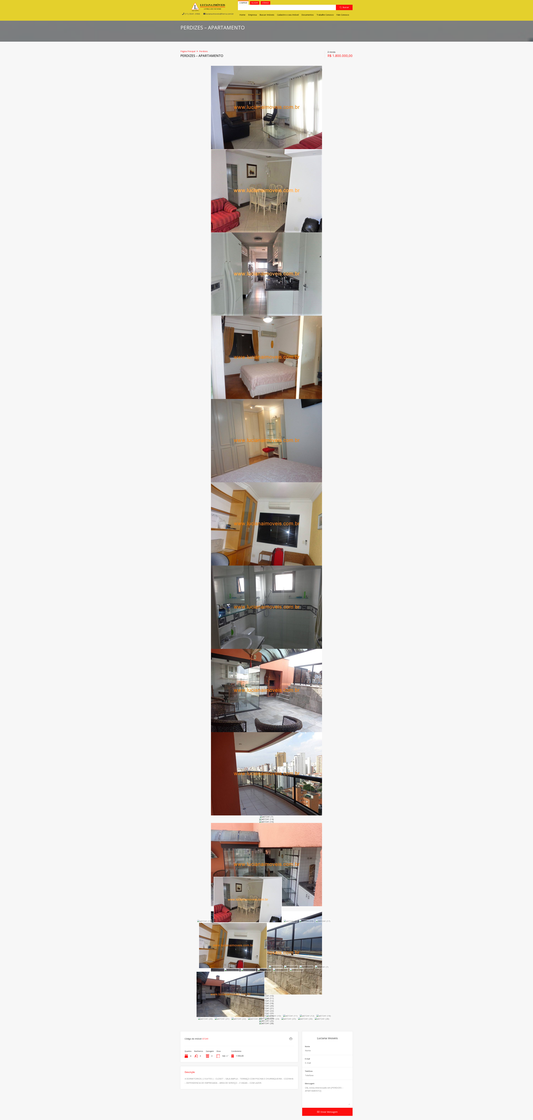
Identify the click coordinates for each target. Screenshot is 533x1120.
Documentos (307, 14)
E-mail (307, 1059)
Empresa (252, 14)
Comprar (243, 3)
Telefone (309, 1071)
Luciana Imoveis (327, 1038)
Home (242, 14)
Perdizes (203, 51)
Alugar (254, 3)
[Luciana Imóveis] (208, 10)
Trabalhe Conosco (325, 14)
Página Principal (187, 51)
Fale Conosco (342, 14)
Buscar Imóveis (267, 14)
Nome (307, 1046)
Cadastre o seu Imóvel (288, 14)
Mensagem (309, 1084)
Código (265, 3)
